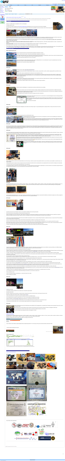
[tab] (6, 14)
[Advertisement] (34, 454)
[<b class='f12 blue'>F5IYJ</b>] (60, 12)
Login (7, 10)
